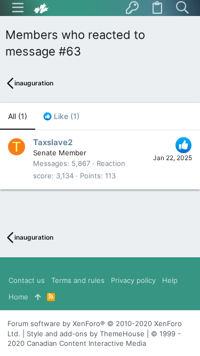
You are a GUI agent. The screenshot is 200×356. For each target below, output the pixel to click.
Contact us (27, 280)
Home (18, 296)
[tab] (61, 116)
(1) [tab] (17, 116)
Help (170, 280)
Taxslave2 (53, 142)
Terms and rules (78, 280)
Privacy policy (133, 280)
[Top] (37, 297)
